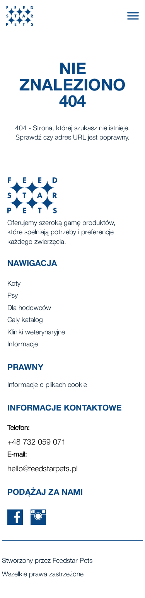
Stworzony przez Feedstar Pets (47, 561)
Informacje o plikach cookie (47, 385)
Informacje (22, 345)
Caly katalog (25, 320)
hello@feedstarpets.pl (42, 469)
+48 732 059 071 (36, 442)
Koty (13, 284)
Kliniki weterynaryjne (36, 333)
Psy (12, 296)
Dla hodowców (29, 308)
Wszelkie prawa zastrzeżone (43, 575)
